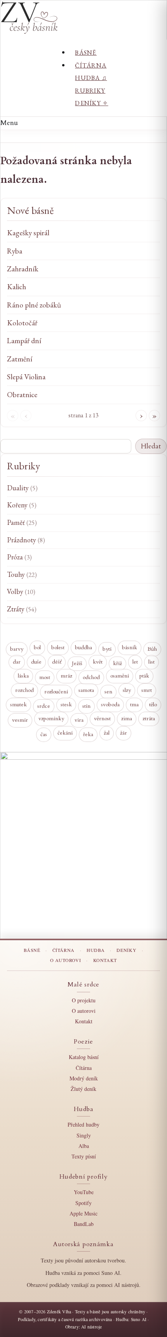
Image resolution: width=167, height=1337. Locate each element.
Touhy (22, 574)
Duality (22, 487)
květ (98, 661)
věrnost (102, 718)
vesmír (20, 720)
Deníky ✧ (91, 103)
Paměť (22, 522)
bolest (57, 647)
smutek (18, 704)
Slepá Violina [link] (26, 377)
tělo (153, 704)
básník (129, 647)
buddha (83, 647)
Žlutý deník (83, 1088)
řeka (88, 734)
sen (108, 692)
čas (43, 734)
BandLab (84, 1224)
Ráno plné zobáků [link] (34, 305)
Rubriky (90, 91)
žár (123, 732)
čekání (65, 732)
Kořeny (22, 504)
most (44, 678)
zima (126, 718)
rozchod (24, 690)
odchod (91, 678)
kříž (117, 663)
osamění (119, 676)
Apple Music (83, 1213)
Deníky (126, 950)
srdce (43, 706)
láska (23, 676)
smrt (146, 690)
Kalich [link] (16, 287)
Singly (84, 1135)
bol (37, 647)
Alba (83, 1145)
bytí (107, 649)
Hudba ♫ (91, 78)
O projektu (84, 1000)
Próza (19, 556)
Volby (21, 591)
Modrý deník (84, 1078)
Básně (85, 53)
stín (86, 706)
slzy (127, 690)
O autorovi (65, 960)
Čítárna (90, 65)
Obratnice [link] (22, 394)
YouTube (84, 1192)
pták (144, 675)
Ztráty (22, 608)
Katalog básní (84, 1057)
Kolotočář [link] (22, 323)
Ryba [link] (14, 251)
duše (36, 661)
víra (79, 720)
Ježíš (77, 663)
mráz (66, 675)
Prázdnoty (26, 539)
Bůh (152, 649)
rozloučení (56, 692)
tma (134, 704)
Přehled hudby (83, 1124)
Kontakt (105, 960)
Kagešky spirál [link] (28, 233)
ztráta (149, 718)
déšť (56, 661)
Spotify (83, 1203)
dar (17, 661)
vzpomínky (51, 718)
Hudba (95, 950)
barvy (16, 649)
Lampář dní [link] (24, 341)
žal (107, 732)
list (151, 661)
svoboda (110, 704)
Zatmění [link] (19, 359)
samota (86, 690)
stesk (66, 704)
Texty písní (83, 1156)
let (135, 661)
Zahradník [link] (22, 269)
